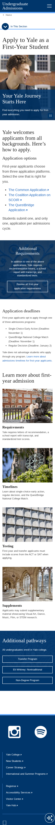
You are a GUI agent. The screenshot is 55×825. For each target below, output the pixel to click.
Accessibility (28, 793)
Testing (7, 546)
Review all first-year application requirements (27, 286)
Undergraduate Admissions (15, 6)
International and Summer (29, 775)
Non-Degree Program (27, 680)
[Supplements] (27, 584)
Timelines (9, 487)
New (23, 762)
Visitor (23, 800)
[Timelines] (27, 465)
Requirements (13, 427)
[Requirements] (27, 406)
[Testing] (27, 524)
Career (25, 768)
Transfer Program (27, 659)
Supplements (12, 605)
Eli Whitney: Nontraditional (27, 669)
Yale (23, 756)
